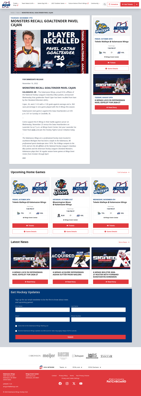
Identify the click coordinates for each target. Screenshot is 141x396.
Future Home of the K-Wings (78, 3)
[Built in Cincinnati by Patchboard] (116, 380)
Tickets (15, 3)
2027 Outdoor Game (57, 3)
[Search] (104, 4)
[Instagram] (67, 383)
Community (94, 3)
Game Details (113, 69)
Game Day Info (42, 3)
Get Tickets (128, 4)
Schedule (114, 4)
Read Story (112, 107)
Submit (70, 337)
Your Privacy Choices (82, 375)
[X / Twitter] (74, 383)
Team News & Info (27, 3)
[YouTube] (81, 383)
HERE (33, 130)
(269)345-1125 (7, 384)
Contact (54, 375)
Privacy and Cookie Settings (70, 378)
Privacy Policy (63, 375)
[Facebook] (60, 383)
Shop (14, 5)
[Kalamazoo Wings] (6, 4)
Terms (72, 375)
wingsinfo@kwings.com (10, 386)
